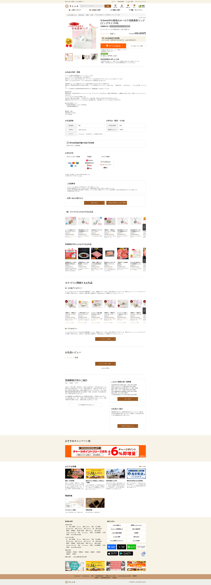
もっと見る (143, 466)
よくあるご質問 (129, 1)
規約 (92, 575)
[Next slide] (144, 227)
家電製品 (73, 530)
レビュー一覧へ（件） (105, 363)
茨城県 (71, 383)
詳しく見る (128, 399)
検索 (108, 6)
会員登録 (136, 532)
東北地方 (75, 551)
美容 (79, 532)
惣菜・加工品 (99, 528)
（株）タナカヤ (82, 129)
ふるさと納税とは (117, 525)
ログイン (114, 1)
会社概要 (96, 577)
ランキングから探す (69, 537)
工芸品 (91, 532)
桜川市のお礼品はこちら (127, 426)
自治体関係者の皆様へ (105, 577)
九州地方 (74, 553)
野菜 (93, 526)
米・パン (79, 526)
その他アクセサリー (98, 133)
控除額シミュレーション (136, 525)
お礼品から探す (68, 524)
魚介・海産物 (72, 526)
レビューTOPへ (105, 368)
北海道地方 (68, 551)
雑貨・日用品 (98, 530)
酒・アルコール (69, 528)
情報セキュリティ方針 (111, 575)
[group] (81, 35)
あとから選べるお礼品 (76, 534)
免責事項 (135, 575)
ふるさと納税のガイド (116, 6)
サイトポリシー (85, 575)
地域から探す (68, 550)
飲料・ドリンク (78, 528)
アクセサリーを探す (105, 339)
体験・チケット (89, 530)
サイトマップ (77, 575)
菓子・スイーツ (87, 528)
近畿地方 (93, 551)
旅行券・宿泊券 (80, 530)
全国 (66, 383)
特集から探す (68, 556)
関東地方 (81, 551)
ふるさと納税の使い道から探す (80, 556)
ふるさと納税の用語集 (117, 532)
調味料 (67, 530)
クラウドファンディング (140, 1)
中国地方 (98, 551)
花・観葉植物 (98, 532)
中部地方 (87, 551)
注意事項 (104, 51)
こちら (80, 175)
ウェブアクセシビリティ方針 (124, 575)
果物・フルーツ (86, 526)
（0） (114, 33)
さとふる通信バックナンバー (116, 540)
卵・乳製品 (98, 526)
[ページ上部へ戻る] (205, 574)
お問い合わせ (94, 202)
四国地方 (68, 553)
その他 (103, 532)
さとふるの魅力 (136, 540)
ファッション (81, 133)
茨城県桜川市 (104, 26)
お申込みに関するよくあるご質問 (116, 202)
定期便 (67, 534)
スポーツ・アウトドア (71, 532)
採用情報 (115, 577)
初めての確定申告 (136, 529)
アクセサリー (89, 133)
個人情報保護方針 (100, 575)
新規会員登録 (121, 1)
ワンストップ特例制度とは (117, 529)
